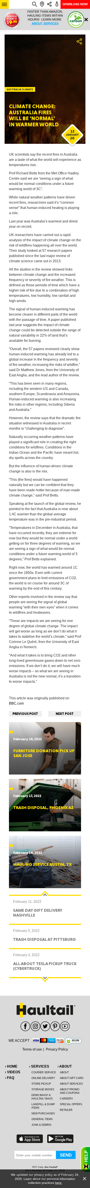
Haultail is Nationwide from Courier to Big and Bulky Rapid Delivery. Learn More (45, 19)
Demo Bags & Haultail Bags (42, 1097)
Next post (65, 714)
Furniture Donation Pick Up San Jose (43, 753)
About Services (71, 1083)
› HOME (11, 1066)
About (64, 1072)
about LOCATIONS (45, 27)
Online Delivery (43, 1078)
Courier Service (43, 1072)
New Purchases (43, 1113)
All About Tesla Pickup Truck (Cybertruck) (44, 966)
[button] (4, 4)
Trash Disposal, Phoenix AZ (43, 807)
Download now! (75, 4)
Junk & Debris (41, 1124)
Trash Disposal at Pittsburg (44, 939)
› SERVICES (39, 1066)
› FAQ (9, 1078)
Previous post (25, 714)
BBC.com (16, 703)
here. (58, 1183)
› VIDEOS (12, 1072)
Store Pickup (41, 1083)
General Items (42, 1119)
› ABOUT (64, 1066)
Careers (66, 1098)
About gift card (71, 1078)
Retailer (66, 1110)
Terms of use (32, 1049)
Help (85, 1159)
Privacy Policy (57, 1049)
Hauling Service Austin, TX (42, 864)
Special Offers (71, 1104)
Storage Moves (42, 1089)
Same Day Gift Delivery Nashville (37, 913)
